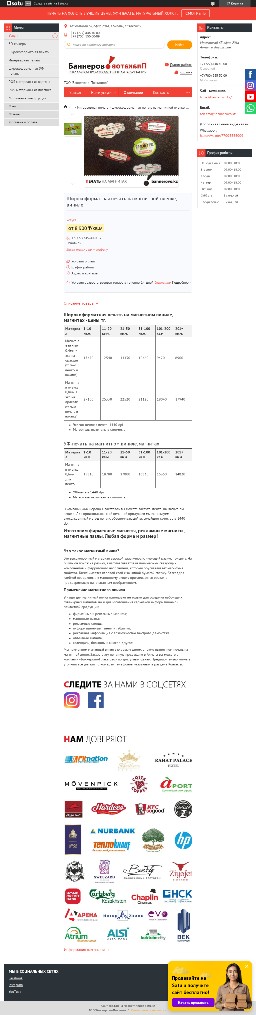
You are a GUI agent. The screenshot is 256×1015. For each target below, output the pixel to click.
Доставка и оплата (23, 122)
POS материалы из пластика (30, 90)
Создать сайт (43, 3)
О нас (13, 106)
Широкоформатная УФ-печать (27, 71)
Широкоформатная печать (29, 52)
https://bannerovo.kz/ (216, 97)
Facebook (15, 978)
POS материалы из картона (29, 81)
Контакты (161, 92)
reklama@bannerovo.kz (218, 114)
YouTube (15, 992)
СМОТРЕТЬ (196, 13)
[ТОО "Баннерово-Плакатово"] (107, 64)
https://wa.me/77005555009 (221, 135)
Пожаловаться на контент (149, 1010)
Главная (75, 92)
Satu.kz (150, 1006)
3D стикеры (17, 43)
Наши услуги (101, 92)
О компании (133, 92)
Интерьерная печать (24, 60)
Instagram (16, 985)
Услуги (13, 35)
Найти (179, 45)
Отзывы (14, 114)
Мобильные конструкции (27, 98)
